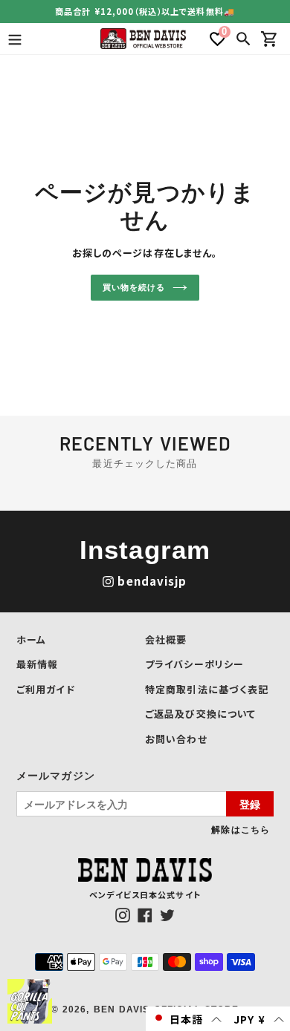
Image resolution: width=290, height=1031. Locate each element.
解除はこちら (240, 829)
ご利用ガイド (45, 689)
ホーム (31, 639)
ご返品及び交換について (200, 714)
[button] (187, 1019)
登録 (249, 803)
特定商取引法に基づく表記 (206, 689)
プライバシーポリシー (194, 664)
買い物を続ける (133, 287)
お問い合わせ (176, 739)
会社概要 (166, 639)
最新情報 (37, 664)
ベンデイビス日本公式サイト (145, 894)
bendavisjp (152, 581)
